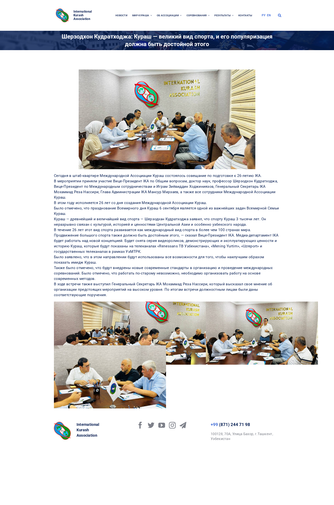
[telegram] (183, 425)
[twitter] (151, 425)
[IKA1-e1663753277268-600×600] (63, 9)
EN (269, 15)
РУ (264, 15)
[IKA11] (62, 423)
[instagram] (172, 425)
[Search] (279, 15)
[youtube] (161, 425)
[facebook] (140, 425)
